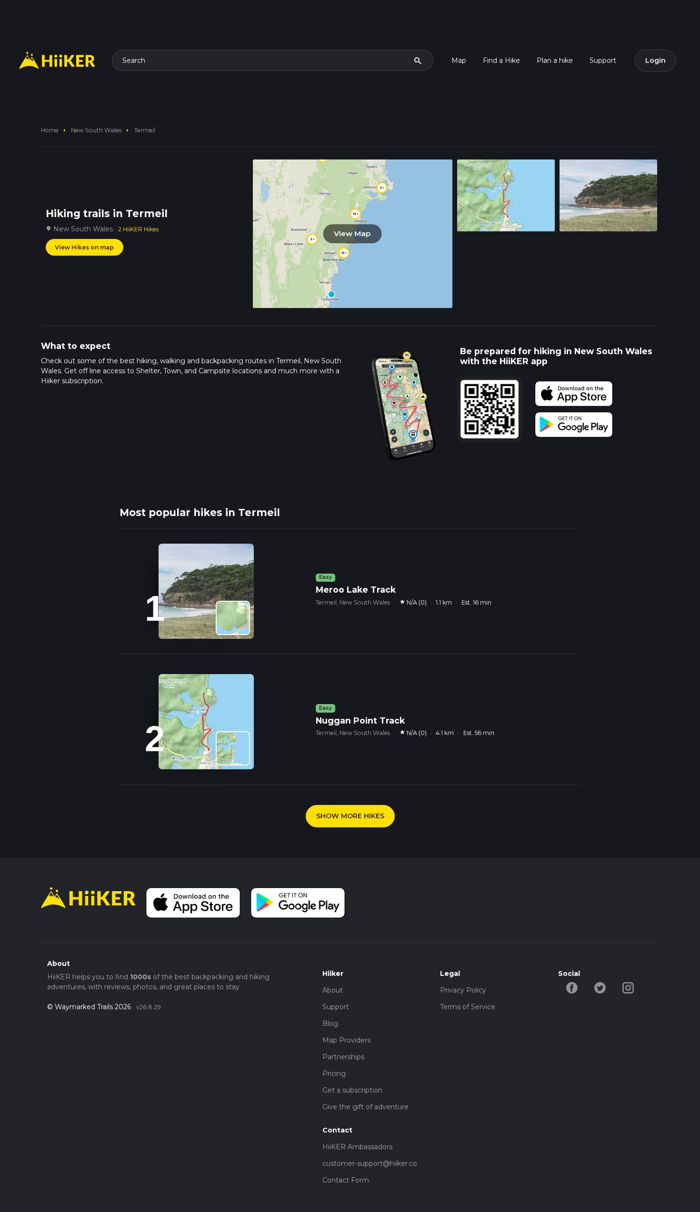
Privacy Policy (463, 990)
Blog (330, 1023)
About (332, 990)
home (50, 130)
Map (458, 60)
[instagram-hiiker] (628, 987)
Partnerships (343, 1057)
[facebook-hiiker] (572, 987)
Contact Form (345, 1180)
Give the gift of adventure (365, 1107)
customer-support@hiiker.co (369, 1163)
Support (603, 60)
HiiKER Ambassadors (357, 1146)
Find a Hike (501, 60)
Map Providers (346, 1040)
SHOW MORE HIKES (350, 816)
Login (655, 60)
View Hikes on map (84, 247)
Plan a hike (555, 60)
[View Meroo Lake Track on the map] (233, 618)
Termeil (144, 130)
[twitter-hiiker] (600, 987)
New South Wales (96, 130)
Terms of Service (467, 1007)
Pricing (334, 1073)
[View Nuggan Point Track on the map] (233, 748)
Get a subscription (352, 1090)
